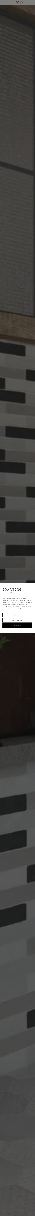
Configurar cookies (17, 620)
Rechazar (17, 615)
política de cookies (24, 608)
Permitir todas (17, 625)
